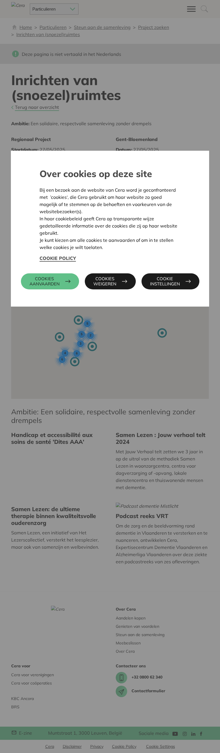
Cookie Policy (58, 258)
